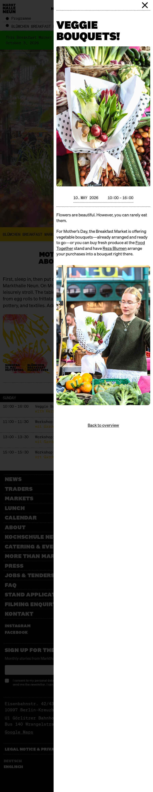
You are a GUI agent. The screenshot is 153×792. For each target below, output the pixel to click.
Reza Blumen (115, 248)
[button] (145, 5)
